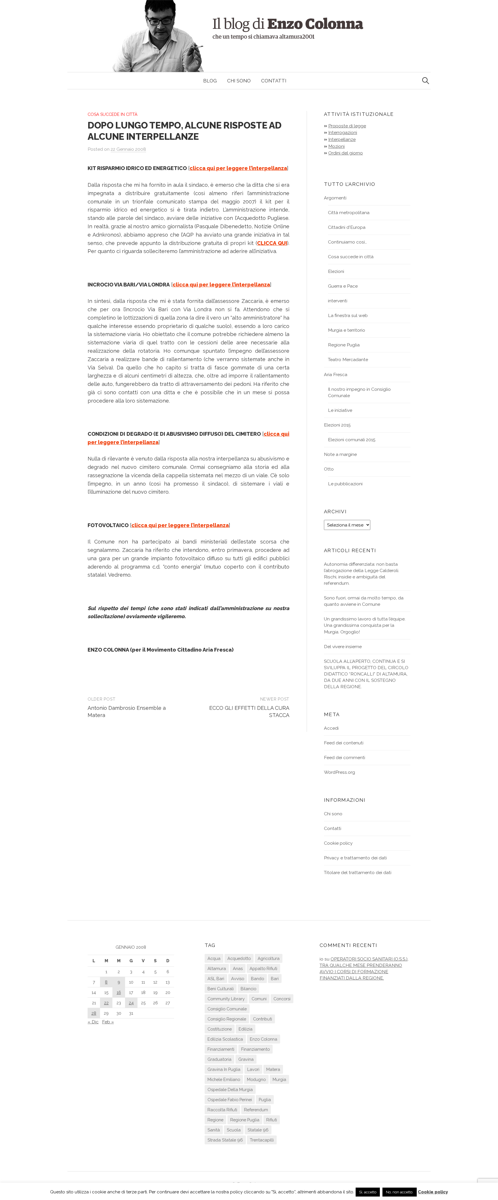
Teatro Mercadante (348, 359)
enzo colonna (263, 1039)
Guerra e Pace (343, 286)
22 (106, 1002)
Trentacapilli (262, 1139)
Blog (210, 81)
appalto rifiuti (263, 968)
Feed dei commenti (344, 757)
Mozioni (336, 146)
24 (131, 1002)
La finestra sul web (348, 315)
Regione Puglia (344, 345)
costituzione (219, 1029)
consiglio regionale (226, 1018)
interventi (337, 300)
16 (119, 992)
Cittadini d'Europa (346, 227)
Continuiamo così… (347, 242)
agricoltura (269, 958)
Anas (238, 968)
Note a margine (340, 454)
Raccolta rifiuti (222, 1109)
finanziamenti (220, 1049)
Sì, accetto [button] (367, 1192)
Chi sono (239, 81)
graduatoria (219, 1059)
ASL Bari (215, 978)
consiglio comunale (227, 1008)
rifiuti (271, 1119)
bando (257, 978)
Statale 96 (258, 1129)
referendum (256, 1109)
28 (93, 1013)
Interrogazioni (342, 132)
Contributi (262, 1018)
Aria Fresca (335, 374)
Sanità (213, 1129)
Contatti (273, 81)
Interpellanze (342, 139)
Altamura (216, 968)
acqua (213, 958)
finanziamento (255, 1049)
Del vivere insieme (343, 646)
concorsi (281, 998)
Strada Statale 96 (225, 1139)
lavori (253, 1069)
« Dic (93, 1021)
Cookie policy (338, 843)
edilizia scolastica (225, 1039)
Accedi (331, 728)
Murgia (279, 1079)
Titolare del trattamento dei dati (357, 872)
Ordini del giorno (345, 153)
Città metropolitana (348, 212)
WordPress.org (339, 772)
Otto (329, 469)
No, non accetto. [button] (399, 1192)
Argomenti (335, 198)
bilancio (248, 988)
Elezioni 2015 (337, 425)
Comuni (259, 998)
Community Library (226, 998)
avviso (237, 978)
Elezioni (336, 271)
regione (215, 1119)
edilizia (245, 1029)
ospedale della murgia (230, 1089)
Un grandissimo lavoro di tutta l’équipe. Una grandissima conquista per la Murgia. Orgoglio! (364, 625)
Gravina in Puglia (223, 1069)
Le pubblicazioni (345, 483)
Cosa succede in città (112, 114)
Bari (275, 978)
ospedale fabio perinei (229, 1099)
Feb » (108, 1021)
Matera (273, 1069)
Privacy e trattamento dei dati (355, 858)
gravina (246, 1059)
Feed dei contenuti (343, 743)
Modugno (256, 1079)
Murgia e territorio (346, 330)
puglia (265, 1099)
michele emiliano (223, 1079)
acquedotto (239, 958)
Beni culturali (220, 988)
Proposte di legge (347, 126)
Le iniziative (340, 410)
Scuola (234, 1129)
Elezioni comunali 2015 (352, 439)
